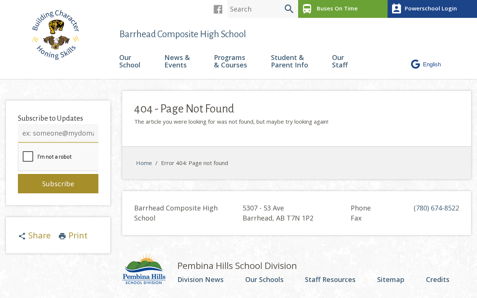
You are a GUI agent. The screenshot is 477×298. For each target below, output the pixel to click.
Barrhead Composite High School (182, 34)
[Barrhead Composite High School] (59, 35)
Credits (437, 279)
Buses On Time (329, 9)
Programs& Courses (230, 61)
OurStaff (340, 61)
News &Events (177, 61)
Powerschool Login (424, 9)
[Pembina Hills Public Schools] (149, 269)
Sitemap (390, 279)
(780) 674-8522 (436, 207)
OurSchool (129, 61)
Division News (200, 279)
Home (144, 163)
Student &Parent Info (289, 61)
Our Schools (264, 279)
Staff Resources (330, 279)
